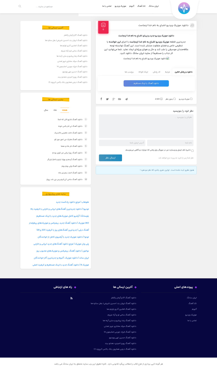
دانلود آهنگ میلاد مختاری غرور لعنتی (72, 61)
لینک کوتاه (143, 72)
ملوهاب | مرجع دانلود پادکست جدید (72, 202)
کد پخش (156, 72)
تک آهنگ (141, 6)
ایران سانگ (154, 6)
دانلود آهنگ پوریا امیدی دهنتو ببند (72, 77)
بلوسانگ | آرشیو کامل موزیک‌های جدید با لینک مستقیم (62, 216)
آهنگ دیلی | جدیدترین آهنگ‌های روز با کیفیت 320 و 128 (63, 230)
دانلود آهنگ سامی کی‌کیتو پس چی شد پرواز (64, 179)
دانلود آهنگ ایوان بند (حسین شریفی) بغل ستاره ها (66, 40)
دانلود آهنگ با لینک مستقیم (146, 83)
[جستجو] (21, 6)
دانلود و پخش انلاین (184, 72)
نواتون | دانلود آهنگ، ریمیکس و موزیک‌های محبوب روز (62, 251)
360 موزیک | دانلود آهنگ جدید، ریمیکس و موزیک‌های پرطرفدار (59, 223)
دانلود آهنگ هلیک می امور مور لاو (67, 139)
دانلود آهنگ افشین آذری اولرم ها (73, 45)
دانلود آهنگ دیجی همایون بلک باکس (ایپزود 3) (67, 82)
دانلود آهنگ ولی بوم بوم (70, 166)
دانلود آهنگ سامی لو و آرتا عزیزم (74, 50)
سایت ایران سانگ (141, 53)
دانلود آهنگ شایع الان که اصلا (68, 119)
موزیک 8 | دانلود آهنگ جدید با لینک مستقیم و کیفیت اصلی (61, 265)
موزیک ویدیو (120, 6)
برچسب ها (129, 72)
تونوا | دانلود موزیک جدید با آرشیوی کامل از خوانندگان (63, 237)
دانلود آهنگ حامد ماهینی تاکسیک (66, 132)
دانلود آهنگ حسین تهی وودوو (74, 71)
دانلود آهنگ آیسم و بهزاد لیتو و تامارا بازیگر (63, 159)
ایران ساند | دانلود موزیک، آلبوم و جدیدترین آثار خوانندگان (61, 258)
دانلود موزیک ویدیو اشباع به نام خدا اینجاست (163, 25)
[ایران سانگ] (185, 10)
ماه (55, 110)
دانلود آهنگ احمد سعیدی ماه (69, 172)
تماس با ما (107, 6)
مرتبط (167, 72)
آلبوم (131, 6)
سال (46, 110)
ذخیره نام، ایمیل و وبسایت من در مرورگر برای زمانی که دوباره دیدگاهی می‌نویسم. (158, 150)
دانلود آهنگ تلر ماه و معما (70, 146)
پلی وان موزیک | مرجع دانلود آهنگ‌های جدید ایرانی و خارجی (61, 244)
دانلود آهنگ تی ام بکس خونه (69, 126)
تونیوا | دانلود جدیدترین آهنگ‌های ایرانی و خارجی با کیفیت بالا (60, 209)
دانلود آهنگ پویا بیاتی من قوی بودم (66, 152)
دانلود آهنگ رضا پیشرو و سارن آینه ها (72, 56)
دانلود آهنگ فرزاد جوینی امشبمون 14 (72, 66)
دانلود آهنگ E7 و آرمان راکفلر (75, 35)
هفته (64, 110)
